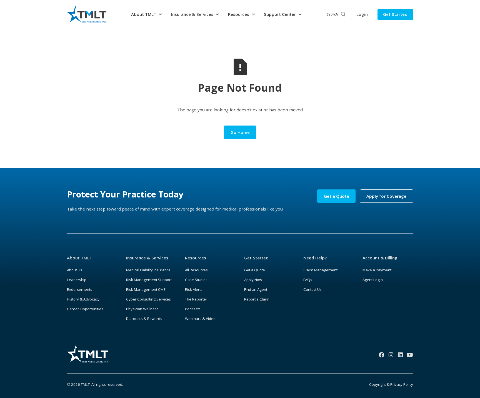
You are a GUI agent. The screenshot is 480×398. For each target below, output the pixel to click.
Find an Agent (255, 289)
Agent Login (372, 279)
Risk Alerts (193, 289)
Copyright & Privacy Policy (391, 384)
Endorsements (79, 289)
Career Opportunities (85, 308)
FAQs (307, 279)
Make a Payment (376, 269)
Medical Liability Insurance (148, 269)
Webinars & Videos (201, 318)
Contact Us (312, 289)
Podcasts (193, 308)
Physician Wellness (142, 308)
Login (362, 14)
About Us (74, 269)
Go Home (240, 132)
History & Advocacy (83, 299)
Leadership (76, 279)
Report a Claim (256, 299)
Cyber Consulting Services (148, 299)
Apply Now (253, 279)
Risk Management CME (146, 289)
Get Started (395, 14)
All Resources (196, 269)
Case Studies (196, 279)
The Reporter (196, 299)
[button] (147, 14)
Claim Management (320, 269)
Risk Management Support (149, 279)
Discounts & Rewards (144, 318)
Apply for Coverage (386, 196)
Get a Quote (336, 196)
